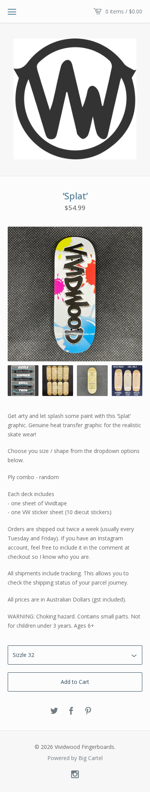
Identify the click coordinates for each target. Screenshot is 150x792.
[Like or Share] (71, 711)
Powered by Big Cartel (75, 758)
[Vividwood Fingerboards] (75, 98)
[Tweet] (54, 711)
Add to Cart (75, 681)
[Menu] (12, 11)
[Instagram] (75, 774)
